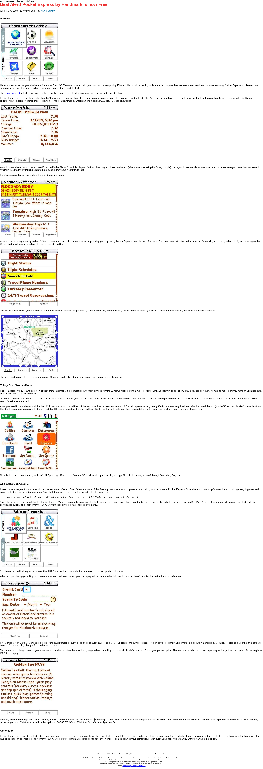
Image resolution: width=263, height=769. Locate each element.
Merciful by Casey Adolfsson (134, 766)
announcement (12, 93)
